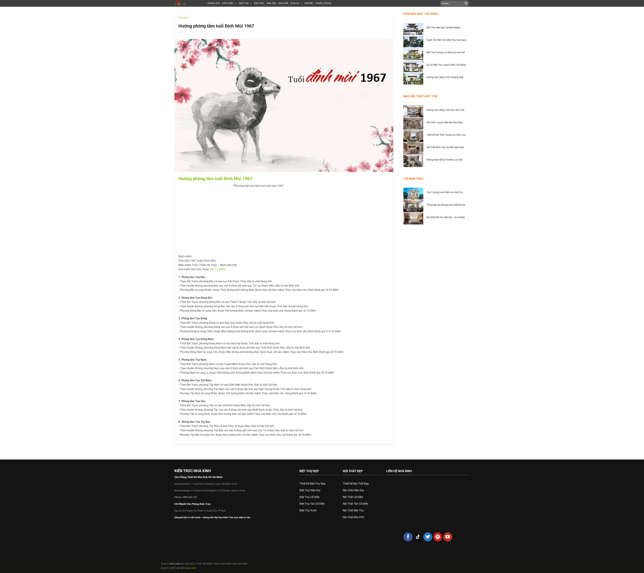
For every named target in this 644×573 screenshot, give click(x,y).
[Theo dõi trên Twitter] (427, 536)
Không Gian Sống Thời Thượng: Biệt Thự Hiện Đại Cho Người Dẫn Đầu (444, 77)
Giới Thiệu (228, 3)
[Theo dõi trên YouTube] (447, 536)
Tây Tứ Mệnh (218, 269)
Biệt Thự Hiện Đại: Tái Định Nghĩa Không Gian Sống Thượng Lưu (443, 27)
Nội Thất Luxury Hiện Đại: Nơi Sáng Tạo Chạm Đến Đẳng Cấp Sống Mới (444, 122)
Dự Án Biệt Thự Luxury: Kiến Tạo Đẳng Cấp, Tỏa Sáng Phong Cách (446, 65)
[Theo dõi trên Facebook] (408, 536)
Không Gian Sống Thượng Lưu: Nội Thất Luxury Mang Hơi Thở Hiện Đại (444, 160)
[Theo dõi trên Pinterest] (437, 536)
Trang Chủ (213, 3)
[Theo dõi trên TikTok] (417, 536)
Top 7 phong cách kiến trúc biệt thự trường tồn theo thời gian (444, 192)
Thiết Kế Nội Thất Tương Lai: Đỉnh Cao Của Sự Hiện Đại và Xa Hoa (446, 135)
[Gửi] (466, 3)
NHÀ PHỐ (283, 3)
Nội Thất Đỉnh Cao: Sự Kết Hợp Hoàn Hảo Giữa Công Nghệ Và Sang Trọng (445, 147)
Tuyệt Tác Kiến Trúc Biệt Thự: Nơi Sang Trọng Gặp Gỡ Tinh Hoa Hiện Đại (446, 40)
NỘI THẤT (259, 3)
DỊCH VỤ (294, 3)
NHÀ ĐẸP (271, 3)
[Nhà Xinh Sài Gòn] (188, 3)
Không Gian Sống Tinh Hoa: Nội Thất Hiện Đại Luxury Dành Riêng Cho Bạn (445, 110)
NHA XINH (190, 568)
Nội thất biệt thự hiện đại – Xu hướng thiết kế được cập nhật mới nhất (445, 217)
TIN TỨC (308, 3)
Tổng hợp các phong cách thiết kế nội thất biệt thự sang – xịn (445, 205)
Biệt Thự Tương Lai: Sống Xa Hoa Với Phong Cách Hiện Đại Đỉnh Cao (445, 52)
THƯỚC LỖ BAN (323, 3)
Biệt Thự (244, 3)
